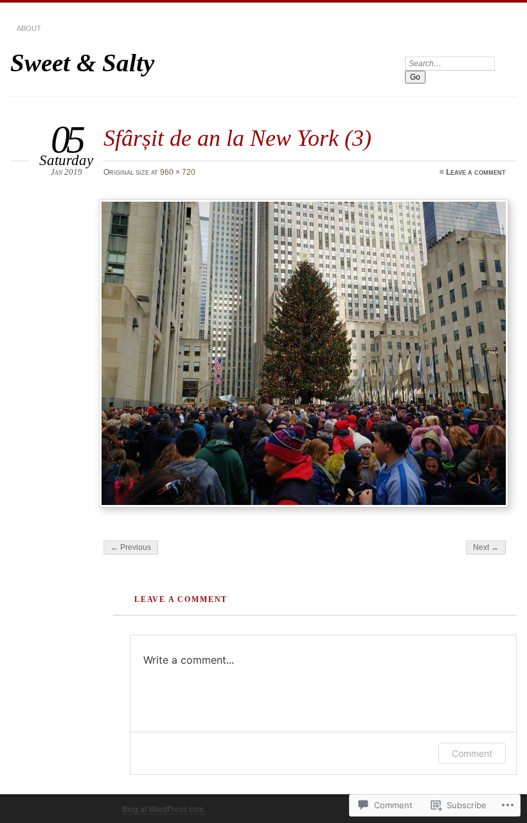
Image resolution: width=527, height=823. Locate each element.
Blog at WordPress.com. (164, 809)
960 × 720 (177, 172)
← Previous (131, 547)
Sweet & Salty (82, 62)
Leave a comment (476, 172)
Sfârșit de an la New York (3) (237, 138)
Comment (472, 753)
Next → (486, 547)
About (29, 28)
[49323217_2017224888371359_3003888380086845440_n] (304, 353)
